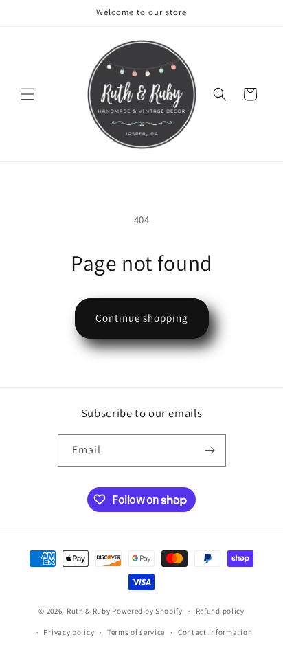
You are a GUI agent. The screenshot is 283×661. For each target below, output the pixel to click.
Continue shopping (141, 317)
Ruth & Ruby (89, 611)
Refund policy (220, 611)
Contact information (215, 632)
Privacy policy (68, 632)
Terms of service (136, 632)
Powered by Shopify (147, 611)
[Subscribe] (210, 450)
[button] (27, 94)
